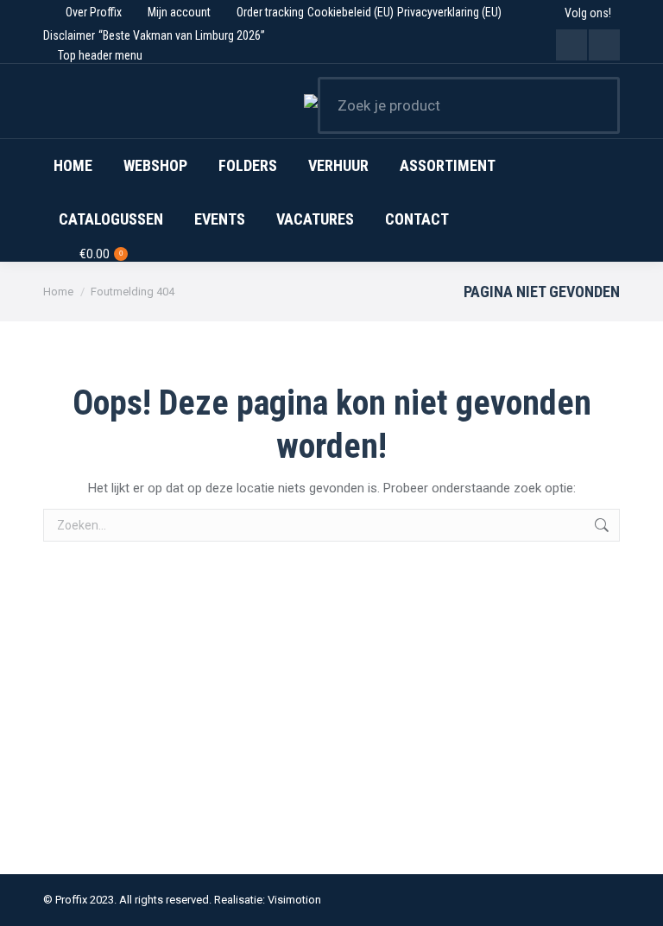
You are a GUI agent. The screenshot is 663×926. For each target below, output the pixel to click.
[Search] (596, 105)
